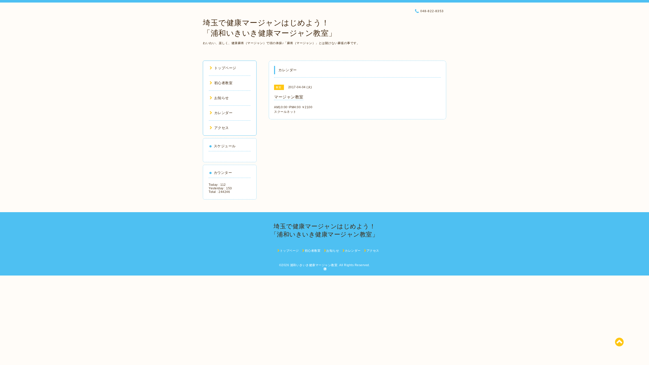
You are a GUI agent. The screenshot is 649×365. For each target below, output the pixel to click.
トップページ (225, 68)
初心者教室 (223, 83)
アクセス (221, 128)
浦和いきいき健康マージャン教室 (314, 265)
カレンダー (223, 113)
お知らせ (221, 98)
